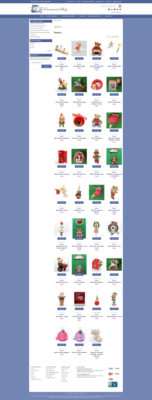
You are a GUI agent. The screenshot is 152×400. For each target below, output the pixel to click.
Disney (63, 370)
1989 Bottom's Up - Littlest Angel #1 (62, 247)
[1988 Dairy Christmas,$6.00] (79, 156)
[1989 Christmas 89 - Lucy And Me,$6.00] (79, 228)
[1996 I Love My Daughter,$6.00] (61, 335)
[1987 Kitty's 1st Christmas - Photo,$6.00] (96, 84)
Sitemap (83, 393)
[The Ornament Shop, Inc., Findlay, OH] (113, 384)
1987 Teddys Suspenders (61, 138)
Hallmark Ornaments (52, 16)
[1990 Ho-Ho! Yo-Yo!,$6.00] (96, 299)
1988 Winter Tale (79, 210)
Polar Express (65, 376)
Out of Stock (97, 130)
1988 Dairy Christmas (79, 174)
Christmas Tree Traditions (84, 369)
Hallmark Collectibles (94, 16)
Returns (32, 374)
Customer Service (35, 370)
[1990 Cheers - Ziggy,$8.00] (61, 299)
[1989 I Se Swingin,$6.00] (79, 264)
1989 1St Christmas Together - (97, 211)
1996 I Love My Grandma (79, 352)
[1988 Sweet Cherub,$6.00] (61, 192)
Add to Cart (61, 58)
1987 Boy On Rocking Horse (79, 103)
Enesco (32, 45)
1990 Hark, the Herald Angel (79, 317)
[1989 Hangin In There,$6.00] (114, 228)
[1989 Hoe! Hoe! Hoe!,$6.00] (61, 264)
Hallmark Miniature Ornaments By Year (40, 30)
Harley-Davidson (65, 372)
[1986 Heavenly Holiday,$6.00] (114, 48)
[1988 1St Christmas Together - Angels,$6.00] (114, 120)
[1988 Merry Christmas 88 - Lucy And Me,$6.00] (114, 156)
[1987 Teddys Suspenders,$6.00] (61, 120)
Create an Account (88, 1)
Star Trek (64, 377)
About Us (33, 369)
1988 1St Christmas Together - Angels (114, 139)
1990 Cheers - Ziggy (62, 316)
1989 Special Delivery (96, 282)
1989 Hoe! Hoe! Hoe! (62, 282)
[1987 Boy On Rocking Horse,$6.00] (79, 84)
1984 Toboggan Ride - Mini (61, 67)
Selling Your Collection (36, 379)
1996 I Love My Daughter (61, 352)
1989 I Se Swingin (79, 282)
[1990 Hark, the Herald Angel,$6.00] (79, 299)
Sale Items (82, 16)
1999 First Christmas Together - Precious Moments (96, 354)
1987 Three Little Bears (79, 138)
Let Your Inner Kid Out (83, 374)
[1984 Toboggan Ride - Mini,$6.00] (61, 48)
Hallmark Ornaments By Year (37, 23)
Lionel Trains (64, 374)
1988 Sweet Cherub (62, 210)
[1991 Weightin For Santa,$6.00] (114, 299)
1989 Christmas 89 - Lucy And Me (79, 247)
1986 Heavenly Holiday (114, 66)
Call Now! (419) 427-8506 (40, 1)
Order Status (100, 1)
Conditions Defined (50, 377)
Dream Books (65, 381)
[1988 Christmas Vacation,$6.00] (61, 156)
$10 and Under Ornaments (37, 28)
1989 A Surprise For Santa (114, 211)
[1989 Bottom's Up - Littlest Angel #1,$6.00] (61, 228)
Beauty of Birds (65, 369)
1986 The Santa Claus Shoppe (61, 103)
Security (32, 376)
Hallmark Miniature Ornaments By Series (40, 32)
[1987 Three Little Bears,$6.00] (79, 120)
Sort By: (108, 36)
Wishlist (109, 1)
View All (49, 50)
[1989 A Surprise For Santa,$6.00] (114, 192)
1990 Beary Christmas (114, 282)
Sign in (79, 1)
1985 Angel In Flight (79, 66)
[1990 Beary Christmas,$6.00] (114, 264)
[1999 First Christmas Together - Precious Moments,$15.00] (96, 335)
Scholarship (33, 377)
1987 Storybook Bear (114, 102)
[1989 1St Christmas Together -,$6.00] (96, 192)
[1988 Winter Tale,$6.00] (79, 192)
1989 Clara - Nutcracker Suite (96, 247)
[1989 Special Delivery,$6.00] (96, 264)
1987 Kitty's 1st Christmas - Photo (96, 103)
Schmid (32, 47)
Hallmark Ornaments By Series (38, 26)
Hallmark (33, 43)
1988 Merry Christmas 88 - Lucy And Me (114, 175)
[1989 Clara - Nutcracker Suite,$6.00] (96, 228)
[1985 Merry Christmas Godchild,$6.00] (96, 48)
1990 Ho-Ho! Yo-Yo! (97, 316)
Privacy (32, 372)
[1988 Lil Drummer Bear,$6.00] (96, 156)
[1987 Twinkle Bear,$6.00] (96, 120)
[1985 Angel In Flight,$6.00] (79, 48)
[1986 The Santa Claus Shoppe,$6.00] (61, 84)
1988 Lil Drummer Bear (97, 174)
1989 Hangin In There (114, 246)
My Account (70, 1)
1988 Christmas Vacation (61, 174)
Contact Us (108, 16)
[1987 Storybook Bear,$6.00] (114, 84)
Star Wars (64, 379)
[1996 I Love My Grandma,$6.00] (79, 335)
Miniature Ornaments (68, 16)
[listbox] (116, 37)
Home (41, 16)
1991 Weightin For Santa (114, 316)
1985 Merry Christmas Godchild (96, 67)
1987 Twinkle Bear (96, 138)
